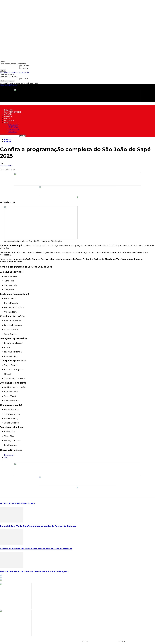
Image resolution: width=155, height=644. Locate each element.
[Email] (26, 493)
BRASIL (7, 118)
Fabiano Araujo (6, 166)
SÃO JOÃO (13, 125)
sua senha (24, 68)
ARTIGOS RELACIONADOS (11, 503)
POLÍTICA (8, 110)
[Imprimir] (33, 493)
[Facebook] (11, 493)
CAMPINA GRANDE (12, 112)
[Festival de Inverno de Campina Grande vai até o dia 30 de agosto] (11, 567)
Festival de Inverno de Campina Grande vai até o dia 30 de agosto (34, 571)
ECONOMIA (9, 120)
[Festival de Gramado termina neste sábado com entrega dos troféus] (11, 545)
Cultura (7, 142)
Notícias (7, 140)
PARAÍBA (8, 116)
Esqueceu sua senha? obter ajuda (14, 73)
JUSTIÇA (12, 132)
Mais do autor (29, 503)
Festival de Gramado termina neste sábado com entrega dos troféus (36, 549)
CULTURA (13, 127)
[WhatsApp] (3, 493)
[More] (41, 493)
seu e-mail (24, 79)
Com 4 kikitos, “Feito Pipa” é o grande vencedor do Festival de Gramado (38, 526)
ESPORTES (13, 129)
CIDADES (8, 114)
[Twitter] (18, 493)
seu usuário (24, 66)
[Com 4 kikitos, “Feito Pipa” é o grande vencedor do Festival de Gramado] (11, 522)
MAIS (6, 123)
